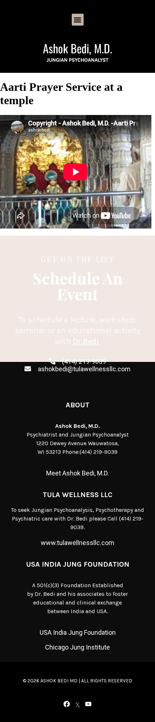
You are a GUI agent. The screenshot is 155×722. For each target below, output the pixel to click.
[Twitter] (77, 704)
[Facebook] (66, 704)
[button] (78, 20)
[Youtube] (88, 704)
